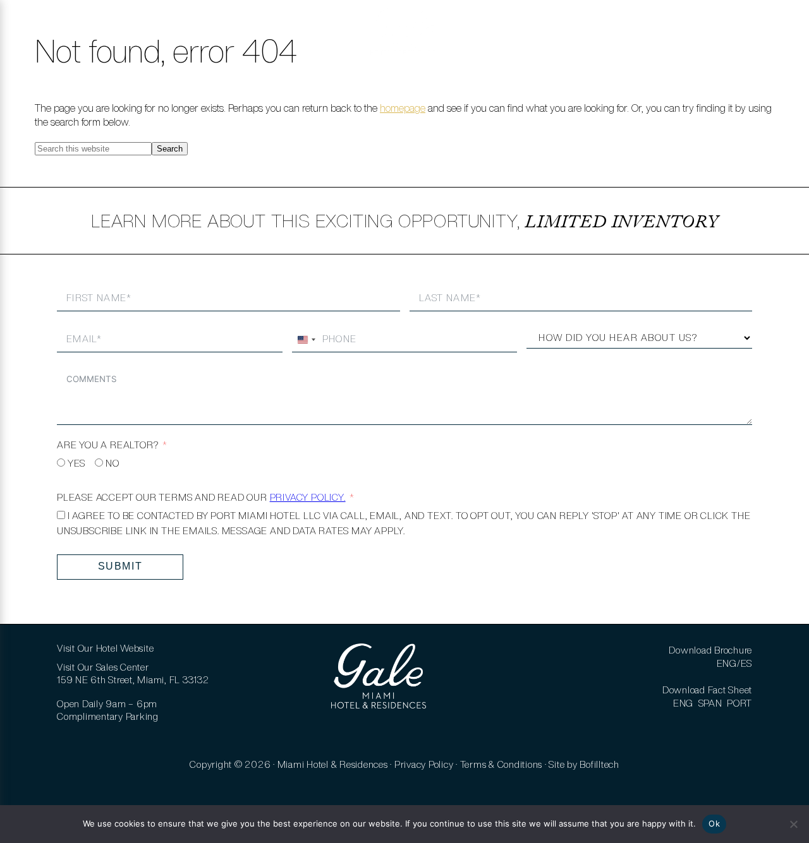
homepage (402, 108)
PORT (739, 703)
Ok (714, 823)
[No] (793, 824)
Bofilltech (599, 764)
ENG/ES (735, 663)
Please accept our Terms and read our (201, 497)
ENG (683, 703)
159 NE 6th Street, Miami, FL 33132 (133, 680)
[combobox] (306, 340)
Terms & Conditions (501, 764)
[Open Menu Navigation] (27, 31)
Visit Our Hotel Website (105, 648)
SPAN (710, 703)
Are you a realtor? (107, 445)
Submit (120, 566)
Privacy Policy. (308, 497)
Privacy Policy (424, 764)
